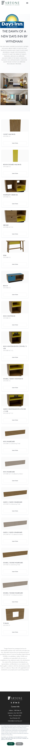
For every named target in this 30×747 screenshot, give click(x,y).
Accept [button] (10, 743)
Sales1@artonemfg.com (15, 721)
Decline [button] (19, 743)
